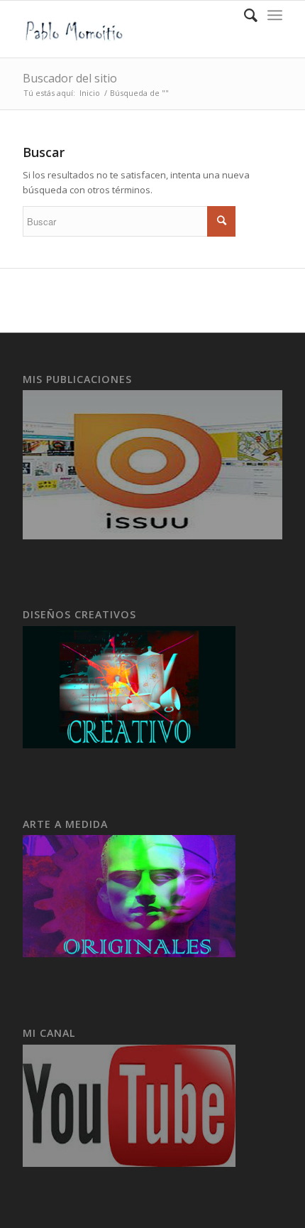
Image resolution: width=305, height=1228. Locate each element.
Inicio (89, 92)
